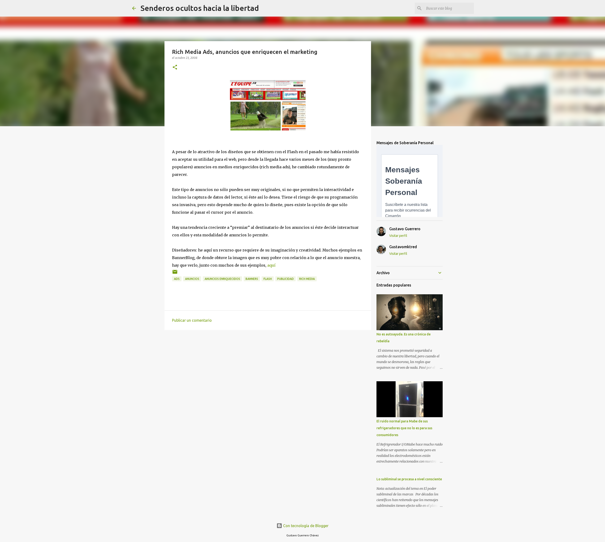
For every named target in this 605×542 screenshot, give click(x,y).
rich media (307, 278)
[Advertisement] (268, 370)
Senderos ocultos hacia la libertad (200, 8)
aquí (271, 265)
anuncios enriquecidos (222, 278)
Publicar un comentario (192, 320)
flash (268, 278)
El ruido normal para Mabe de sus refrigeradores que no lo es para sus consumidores (404, 428)
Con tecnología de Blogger (305, 526)
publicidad (285, 278)
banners (252, 278)
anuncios (192, 278)
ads (177, 278)
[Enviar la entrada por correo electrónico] (175, 273)
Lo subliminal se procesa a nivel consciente (409, 479)
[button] (175, 67)
